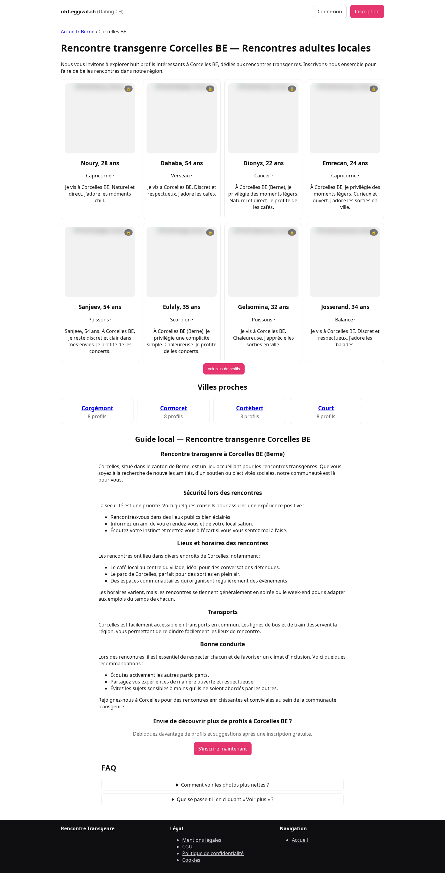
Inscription (367, 11)
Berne (87, 31)
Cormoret (173, 408)
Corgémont (97, 408)
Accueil (69, 31)
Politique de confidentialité (213, 853)
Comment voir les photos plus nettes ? (225, 784)
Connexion (330, 11)
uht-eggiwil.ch (92, 11)
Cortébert (249, 408)
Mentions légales (201, 840)
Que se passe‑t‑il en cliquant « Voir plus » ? (225, 799)
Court (326, 408)
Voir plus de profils (224, 369)
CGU (187, 846)
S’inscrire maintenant (222, 748)
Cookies (191, 860)
